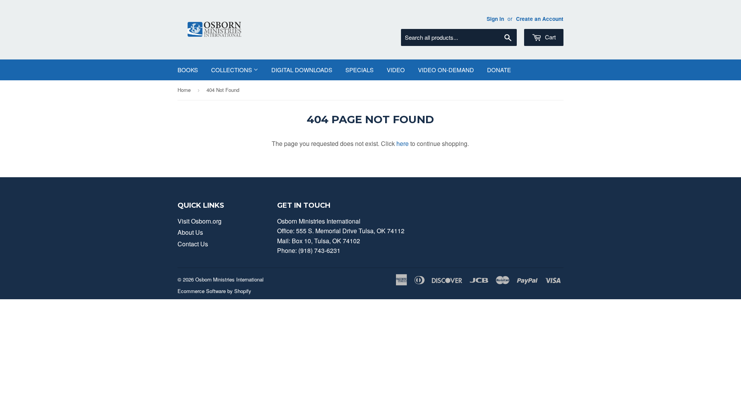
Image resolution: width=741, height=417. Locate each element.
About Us (190, 232)
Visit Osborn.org (200, 221)
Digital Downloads (301, 70)
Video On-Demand (446, 70)
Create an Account (539, 18)
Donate (499, 70)
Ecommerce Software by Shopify (214, 291)
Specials (359, 70)
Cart (549, 37)
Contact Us (193, 243)
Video (396, 70)
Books (188, 70)
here (402, 143)
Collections (232, 70)
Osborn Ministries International (229, 279)
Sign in (495, 18)
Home (184, 89)
